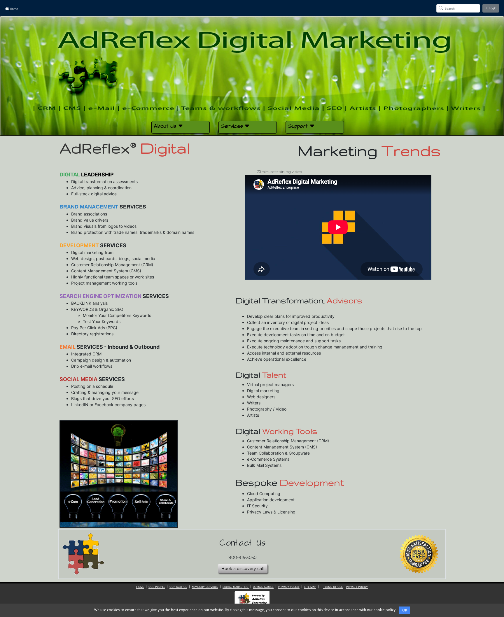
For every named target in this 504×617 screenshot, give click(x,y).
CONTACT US (178, 586)
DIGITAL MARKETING (236, 586)
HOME (140, 586)
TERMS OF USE (333, 586)
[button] (180, 127)
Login (492, 8)
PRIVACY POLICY (289, 586)
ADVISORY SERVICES (205, 586)
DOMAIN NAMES (263, 586)
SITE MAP (310, 586)
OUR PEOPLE (156, 586)
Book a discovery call (242, 568)
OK (404, 610)
